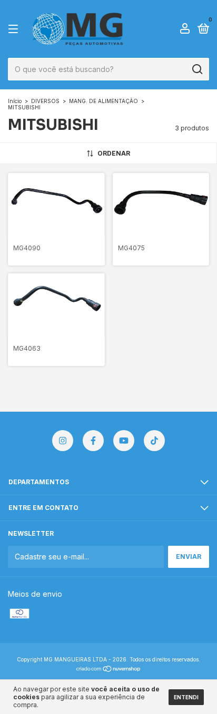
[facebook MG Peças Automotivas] (93, 440)
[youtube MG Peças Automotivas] (123, 440)
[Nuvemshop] (109, 669)
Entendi (186, 697)
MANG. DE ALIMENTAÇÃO (103, 101)
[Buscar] (196, 69)
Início (15, 101)
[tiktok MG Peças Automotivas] (154, 440)
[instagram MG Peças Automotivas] (62, 440)
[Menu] (15, 29)
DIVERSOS (45, 101)
